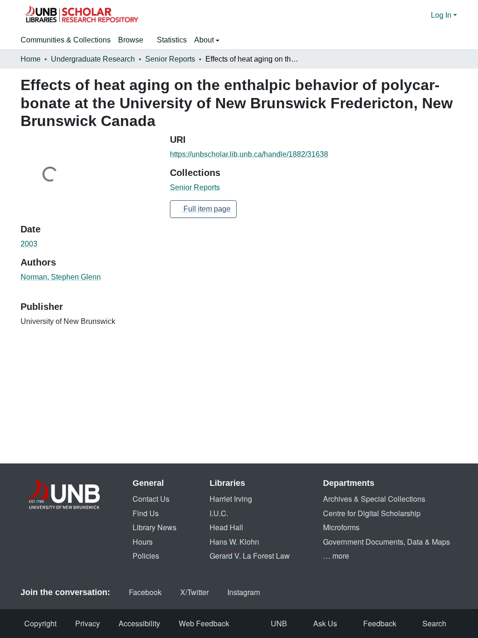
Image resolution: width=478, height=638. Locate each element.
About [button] (205, 40)
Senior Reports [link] (170, 59)
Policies (146, 555)
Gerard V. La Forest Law (250, 555)
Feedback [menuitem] (379, 623)
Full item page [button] (206, 209)
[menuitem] (133, 40)
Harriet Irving (231, 498)
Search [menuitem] (434, 623)
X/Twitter (194, 592)
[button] (81, 15)
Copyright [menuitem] (40, 623)
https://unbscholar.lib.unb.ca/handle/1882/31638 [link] (249, 154)
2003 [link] (29, 244)
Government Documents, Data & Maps (386, 541)
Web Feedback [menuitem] (204, 623)
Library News (154, 527)
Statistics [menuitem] (172, 40)
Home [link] (31, 59)
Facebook (145, 592)
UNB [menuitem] (279, 623)
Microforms (341, 527)
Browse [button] (130, 40)
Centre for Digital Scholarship (372, 513)
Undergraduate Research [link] (93, 59)
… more (336, 555)
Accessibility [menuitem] (139, 623)
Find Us (146, 513)
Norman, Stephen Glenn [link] (61, 277)
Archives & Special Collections (374, 498)
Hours (143, 541)
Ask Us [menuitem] (325, 623)
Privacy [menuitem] (87, 623)
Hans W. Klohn (234, 541)
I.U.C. (219, 513)
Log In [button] (442, 15)
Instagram (243, 592)
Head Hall (226, 527)
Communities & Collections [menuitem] (66, 40)
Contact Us (151, 498)
